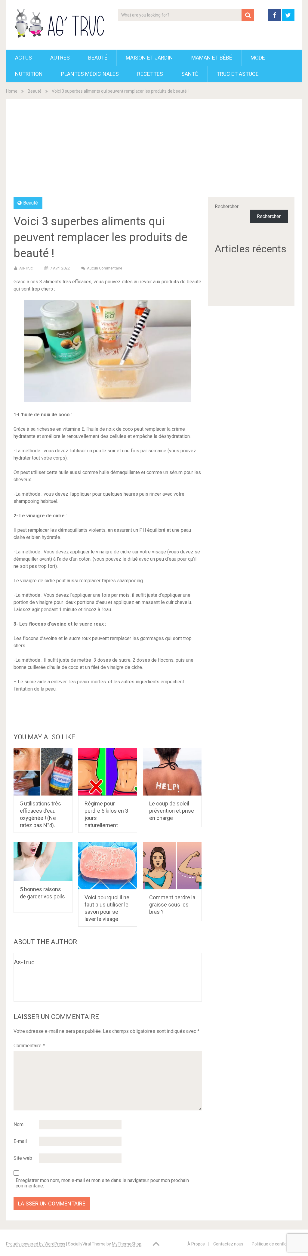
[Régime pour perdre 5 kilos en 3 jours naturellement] (107, 772)
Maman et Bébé (211, 57)
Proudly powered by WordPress (35, 1244)
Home (11, 91)
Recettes (150, 74)
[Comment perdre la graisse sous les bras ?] (172, 865)
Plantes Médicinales (90, 74)
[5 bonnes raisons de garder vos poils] (43, 861)
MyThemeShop (126, 1244)
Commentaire (29, 1045)
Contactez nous (228, 1244)
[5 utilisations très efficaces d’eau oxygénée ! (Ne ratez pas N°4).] (43, 772)
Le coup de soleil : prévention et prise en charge (171, 810)
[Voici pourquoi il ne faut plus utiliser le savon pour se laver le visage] (107, 865)
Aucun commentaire (104, 268)
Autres (60, 57)
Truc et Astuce (238, 74)
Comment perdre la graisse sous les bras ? (172, 904)
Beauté (97, 57)
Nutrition (29, 74)
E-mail (20, 1141)
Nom (18, 1124)
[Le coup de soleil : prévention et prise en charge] (172, 772)
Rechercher (227, 206)
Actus (23, 57)
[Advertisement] (154, 152)
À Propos (196, 1244)
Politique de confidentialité (277, 1244)
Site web (23, 1158)
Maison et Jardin (149, 57)
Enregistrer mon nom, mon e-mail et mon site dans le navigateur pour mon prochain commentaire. (102, 1183)
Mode (258, 57)
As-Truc (26, 268)
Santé (189, 74)
